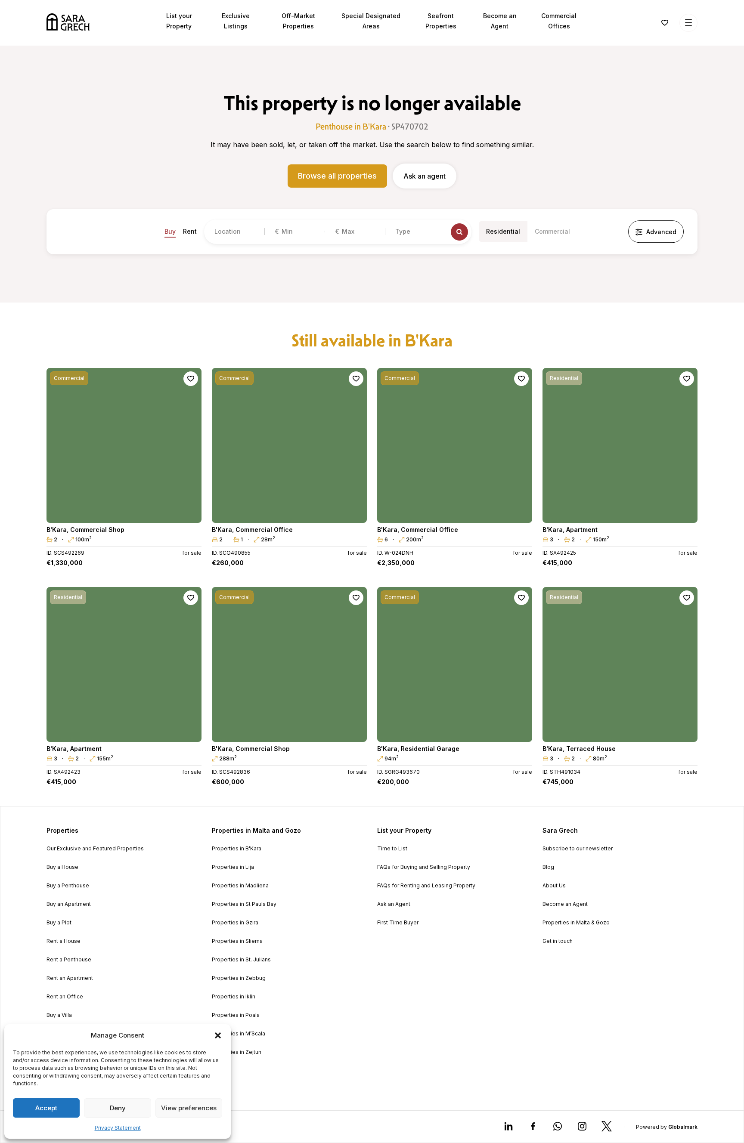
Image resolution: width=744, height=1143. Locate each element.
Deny (118, 1108)
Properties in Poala (236, 1015)
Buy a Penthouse (67, 886)
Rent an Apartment (69, 978)
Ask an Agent (393, 904)
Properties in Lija (233, 867)
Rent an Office (64, 997)
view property (124, 512)
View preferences (189, 1108)
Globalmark (683, 1127)
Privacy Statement (118, 1127)
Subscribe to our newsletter (577, 849)
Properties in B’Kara (236, 849)
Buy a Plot (58, 923)
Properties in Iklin (233, 997)
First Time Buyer (397, 923)
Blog (548, 867)
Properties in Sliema (237, 941)
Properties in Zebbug (239, 978)
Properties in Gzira (235, 923)
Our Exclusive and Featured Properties (95, 849)
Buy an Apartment (68, 904)
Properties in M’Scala (238, 1034)
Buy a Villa (59, 1015)
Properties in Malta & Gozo (576, 923)
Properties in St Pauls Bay (244, 904)
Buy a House (62, 867)
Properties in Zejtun (236, 1052)
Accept (46, 1108)
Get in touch (557, 941)
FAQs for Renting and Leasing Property (426, 886)
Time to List (392, 849)
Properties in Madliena (240, 886)
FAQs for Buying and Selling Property (423, 867)
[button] (218, 1035)
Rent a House (63, 941)
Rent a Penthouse (68, 960)
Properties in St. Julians (241, 960)
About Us (554, 886)
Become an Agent (565, 904)
